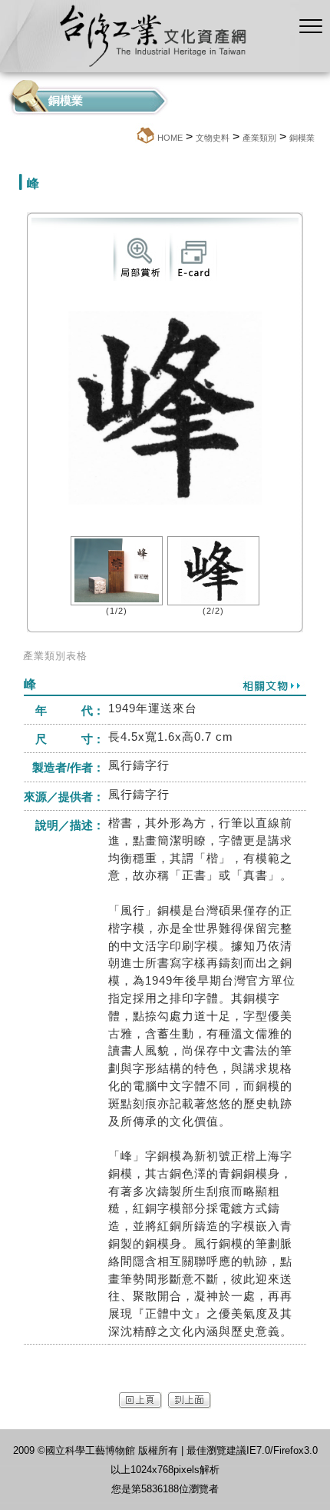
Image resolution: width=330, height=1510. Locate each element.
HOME (170, 137)
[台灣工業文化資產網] (149, 68)
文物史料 (212, 137)
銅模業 (302, 137)
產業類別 (259, 137)
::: (130, 137)
